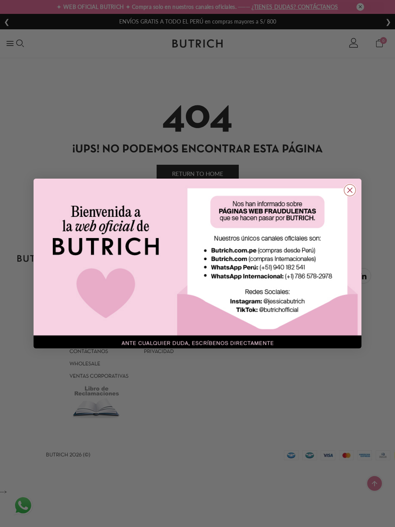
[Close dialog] (350, 190)
